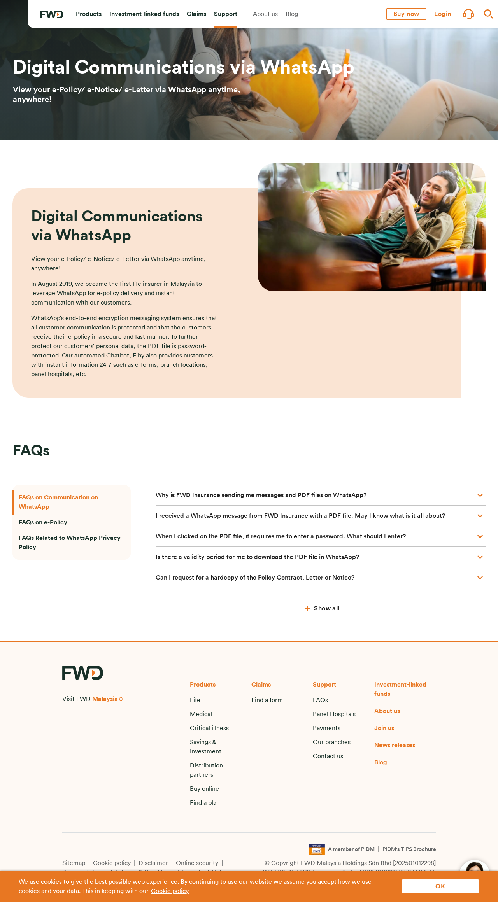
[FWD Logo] (51, 14)
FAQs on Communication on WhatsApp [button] (58, 502)
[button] (89, 14)
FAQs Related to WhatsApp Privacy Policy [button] (70, 542)
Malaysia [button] (105, 699)
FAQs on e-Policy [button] (43, 522)
